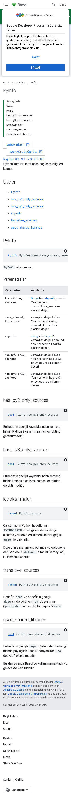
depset (49, 298)
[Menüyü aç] (6, 4)
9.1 (23, 159)
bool (11, 414)
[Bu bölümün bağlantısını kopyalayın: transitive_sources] (44, 570)
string (34, 336)
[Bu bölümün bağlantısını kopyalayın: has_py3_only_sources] (52, 450)
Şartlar (7, 779)
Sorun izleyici (11, 750)
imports (16, 213)
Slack (6, 757)
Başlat (35, 67)
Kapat (35, 57)
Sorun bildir (18, 144)
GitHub (7, 728)
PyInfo (15, 192)
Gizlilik (19, 779)
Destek (7, 744)
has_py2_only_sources (27, 199)
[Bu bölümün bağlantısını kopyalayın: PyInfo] (20, 241)
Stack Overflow (12, 763)
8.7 (36, 159)
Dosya (35, 298)
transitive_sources (24, 220)
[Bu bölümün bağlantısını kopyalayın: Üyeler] (19, 182)
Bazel (6, 82)
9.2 (17, 159)
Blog (6, 722)
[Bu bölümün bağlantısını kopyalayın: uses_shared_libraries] (50, 620)
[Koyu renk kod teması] (65, 251)
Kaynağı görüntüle (25, 151)
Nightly (8, 159)
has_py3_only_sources (27, 206)
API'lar (33, 82)
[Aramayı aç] (53, 4)
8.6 (42, 159)
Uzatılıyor (20, 82)
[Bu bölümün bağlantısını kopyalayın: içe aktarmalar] (35, 499)
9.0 (30, 159)
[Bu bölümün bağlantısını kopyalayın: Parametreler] (30, 279)
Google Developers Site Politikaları (27, 693)
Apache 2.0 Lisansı (14, 689)
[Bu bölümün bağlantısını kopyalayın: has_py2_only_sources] (52, 400)
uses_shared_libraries (26, 227)
